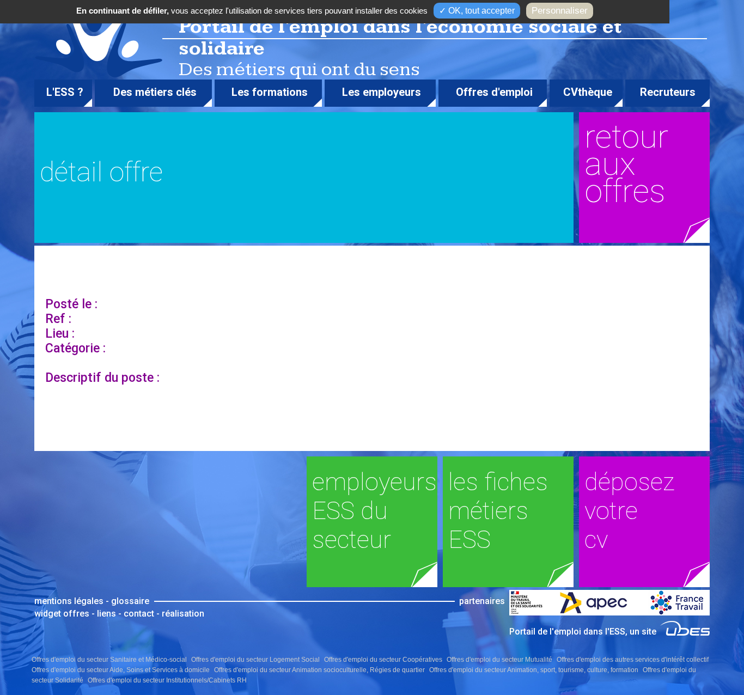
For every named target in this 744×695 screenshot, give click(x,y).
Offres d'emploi (494, 92)
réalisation (183, 613)
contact (139, 613)
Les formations (269, 92)
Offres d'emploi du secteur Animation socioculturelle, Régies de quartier (319, 670)
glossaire (130, 601)
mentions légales (68, 601)
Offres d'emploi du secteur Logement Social (255, 659)
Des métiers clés (155, 92)
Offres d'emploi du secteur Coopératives (383, 659)
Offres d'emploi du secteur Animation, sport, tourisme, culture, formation (533, 670)
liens (106, 613)
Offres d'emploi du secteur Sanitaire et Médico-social (109, 659)
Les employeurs (381, 92)
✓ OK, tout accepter (477, 10)
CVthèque (587, 92)
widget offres (61, 613)
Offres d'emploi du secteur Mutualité (499, 659)
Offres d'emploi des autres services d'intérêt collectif (633, 659)
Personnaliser (560, 10)
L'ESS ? (64, 92)
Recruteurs (668, 92)
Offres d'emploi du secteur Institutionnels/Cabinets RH (167, 680)
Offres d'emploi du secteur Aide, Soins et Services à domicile (121, 670)
